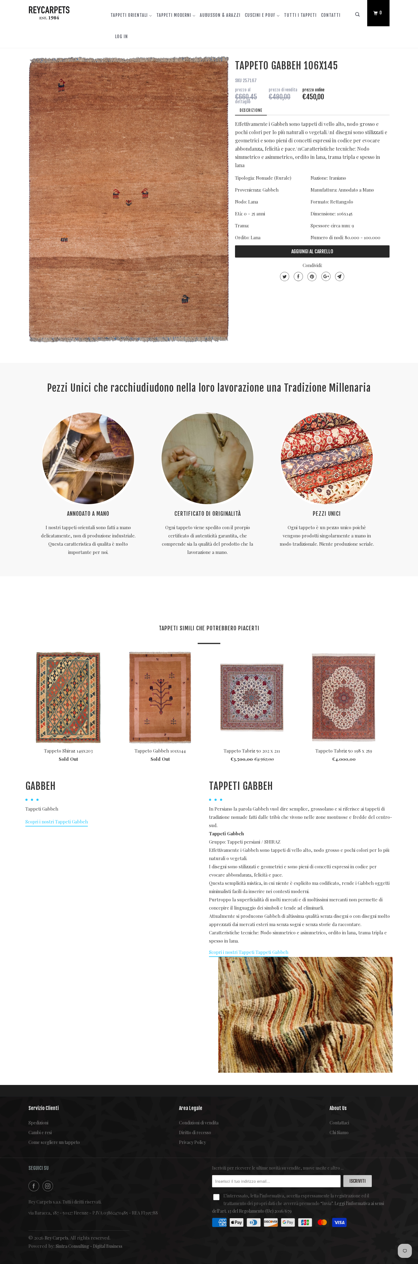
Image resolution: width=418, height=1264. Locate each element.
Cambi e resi (40, 1132)
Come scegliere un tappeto (54, 1142)
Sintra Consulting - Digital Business (89, 1246)
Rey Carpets (56, 1238)
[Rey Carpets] (59, 12)
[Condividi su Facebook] (297, 276)
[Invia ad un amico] (339, 276)
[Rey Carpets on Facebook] (34, 1186)
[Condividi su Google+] (325, 276)
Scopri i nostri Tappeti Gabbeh (56, 822)
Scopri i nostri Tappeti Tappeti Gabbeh (248, 952)
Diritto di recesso (195, 1132)
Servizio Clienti (43, 1108)
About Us (338, 1108)
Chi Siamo (339, 1132)
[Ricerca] (357, 15)
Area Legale (190, 1108)
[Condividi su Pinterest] (311, 276)
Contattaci (339, 1123)
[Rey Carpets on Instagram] (49, 1186)
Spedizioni (38, 1123)
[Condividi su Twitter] (283, 276)
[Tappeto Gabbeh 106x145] (128, 199)
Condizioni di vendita (198, 1123)
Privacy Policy (192, 1142)
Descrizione (251, 110)
